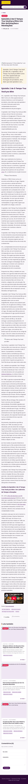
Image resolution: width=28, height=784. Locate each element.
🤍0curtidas (6, 617)
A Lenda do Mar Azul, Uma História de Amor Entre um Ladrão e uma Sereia (14, 723)
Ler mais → (22, 659)
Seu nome (5, 751)
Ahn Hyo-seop (21, 504)
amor (2, 172)
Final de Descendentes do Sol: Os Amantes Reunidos (13, 683)
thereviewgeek (9, 606)
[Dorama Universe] (6, 2)
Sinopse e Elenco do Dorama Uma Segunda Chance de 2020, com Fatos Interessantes (13, 647)
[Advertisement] (14, 47)
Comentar (6, 768)
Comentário (5, 757)
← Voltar (3, 12)
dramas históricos (6, 374)
